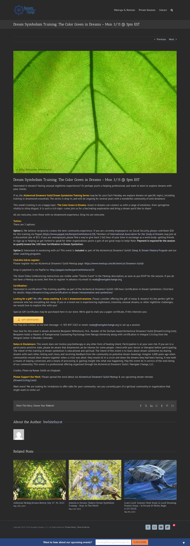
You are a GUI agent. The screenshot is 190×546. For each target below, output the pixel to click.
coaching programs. (30, 253)
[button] (172, 10)
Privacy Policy (70, 527)
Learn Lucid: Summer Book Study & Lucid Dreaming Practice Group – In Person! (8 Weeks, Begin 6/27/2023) (150, 506)
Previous (161, 39)
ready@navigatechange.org (104, 324)
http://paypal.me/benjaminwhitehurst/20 (72, 269)
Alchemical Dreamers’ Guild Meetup (98, 376)
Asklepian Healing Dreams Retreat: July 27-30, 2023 (38, 503)
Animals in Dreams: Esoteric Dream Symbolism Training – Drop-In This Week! (91, 504)
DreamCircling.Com (24, 380)
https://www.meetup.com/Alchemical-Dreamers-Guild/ (114, 263)
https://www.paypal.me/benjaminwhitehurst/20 (69, 234)
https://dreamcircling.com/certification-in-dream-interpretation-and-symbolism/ (69, 292)
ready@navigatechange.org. (107, 279)
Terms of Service (83, 527)
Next (171, 39)
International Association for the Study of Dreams (136, 234)
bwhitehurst (52, 422)
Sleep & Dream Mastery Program (150, 250)
